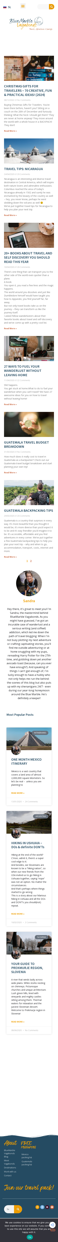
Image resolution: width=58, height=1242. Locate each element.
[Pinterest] (47, 1207)
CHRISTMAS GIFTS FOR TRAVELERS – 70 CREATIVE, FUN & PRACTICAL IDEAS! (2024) (28, 90)
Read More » (17, 793)
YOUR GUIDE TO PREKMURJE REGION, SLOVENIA (27, 968)
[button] (23, 6)
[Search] (51, 6)
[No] (53, 1230)
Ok (29, 1237)
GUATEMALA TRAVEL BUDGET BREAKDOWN (26, 444)
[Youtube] (52, 1207)
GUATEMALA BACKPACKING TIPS (28, 510)
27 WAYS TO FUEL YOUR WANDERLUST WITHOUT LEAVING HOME (22, 370)
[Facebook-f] (42, 1207)
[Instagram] (37, 1207)
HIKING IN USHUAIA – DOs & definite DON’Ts (27, 845)
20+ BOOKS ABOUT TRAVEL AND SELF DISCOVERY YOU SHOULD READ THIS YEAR (28, 257)
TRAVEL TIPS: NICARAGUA (23, 169)
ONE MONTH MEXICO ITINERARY (26, 761)
